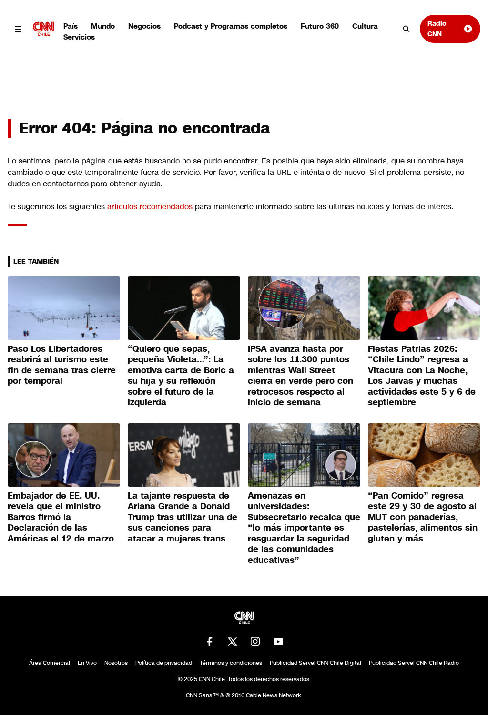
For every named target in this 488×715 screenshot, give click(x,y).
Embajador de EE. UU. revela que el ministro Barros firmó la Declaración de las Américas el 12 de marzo (61, 517)
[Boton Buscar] (406, 29)
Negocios (144, 26)
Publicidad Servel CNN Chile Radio (414, 663)
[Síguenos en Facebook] (209, 641)
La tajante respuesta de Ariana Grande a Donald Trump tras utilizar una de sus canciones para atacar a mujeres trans (182, 517)
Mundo (103, 26)
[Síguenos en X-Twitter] (232, 641)
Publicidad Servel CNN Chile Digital (315, 663)
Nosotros (116, 663)
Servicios (79, 37)
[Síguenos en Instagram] (255, 641)
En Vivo (87, 663)
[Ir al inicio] (43, 28)
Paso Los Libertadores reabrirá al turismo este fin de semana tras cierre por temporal (62, 365)
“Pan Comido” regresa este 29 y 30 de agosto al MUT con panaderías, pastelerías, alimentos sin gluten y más (423, 517)
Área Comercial (49, 663)
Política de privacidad (163, 663)
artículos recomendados (150, 206)
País (70, 26)
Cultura (365, 26)
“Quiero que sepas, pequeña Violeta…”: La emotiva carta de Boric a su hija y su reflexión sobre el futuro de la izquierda (181, 376)
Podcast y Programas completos (230, 26)
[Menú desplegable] (18, 29)
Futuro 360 (320, 26)
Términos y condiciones (231, 663)
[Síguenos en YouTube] (278, 641)
